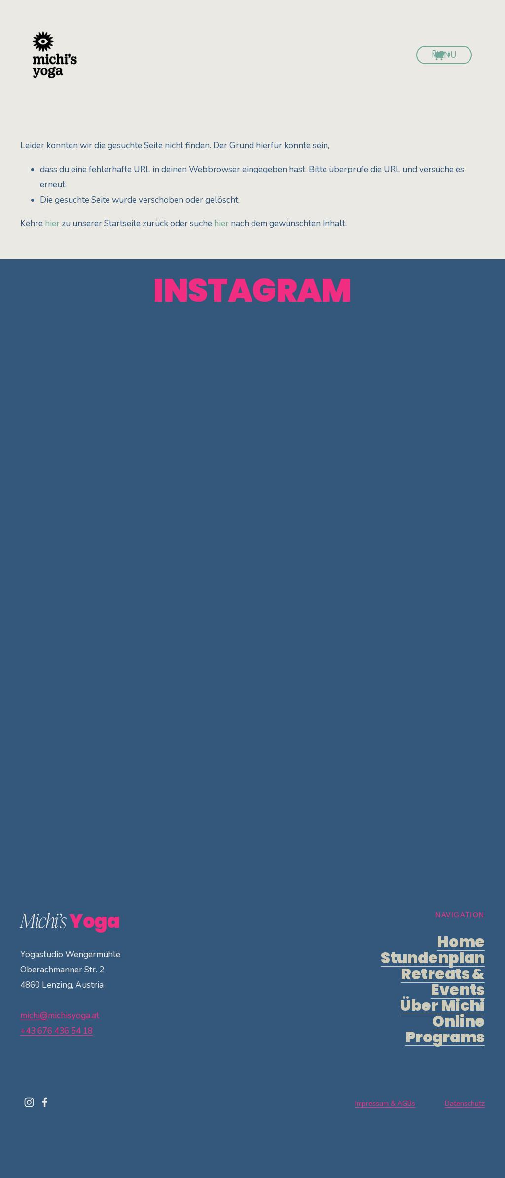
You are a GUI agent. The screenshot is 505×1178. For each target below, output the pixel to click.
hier (52, 223)
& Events (443, 982)
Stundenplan (433, 958)
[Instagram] (29, 1102)
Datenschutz (465, 1103)
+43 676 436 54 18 (56, 1031)
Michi (442, 1006)
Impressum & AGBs (385, 1103)
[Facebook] (45, 1102)
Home (461, 942)
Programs (445, 1029)
